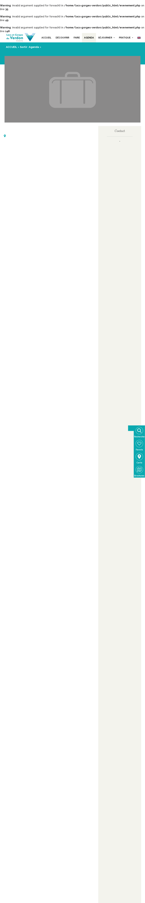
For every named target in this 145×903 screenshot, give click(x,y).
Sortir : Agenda (29, 47)
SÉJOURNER (105, 37)
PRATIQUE (125, 37)
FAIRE (77, 37)
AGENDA (89, 37)
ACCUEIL (46, 37)
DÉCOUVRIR (62, 37)
